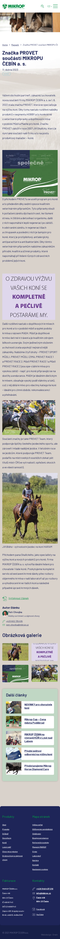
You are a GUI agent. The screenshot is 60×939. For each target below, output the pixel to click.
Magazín (15, 44)
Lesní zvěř (6, 847)
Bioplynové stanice (40, 838)
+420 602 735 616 (14, 621)
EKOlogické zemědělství (42, 829)
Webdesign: (46, 934)
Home (5, 44)
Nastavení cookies (40, 869)
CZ (49, 6)
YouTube (40, 914)
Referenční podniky (40, 842)
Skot (4, 825)
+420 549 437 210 (44, 889)
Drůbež (5, 834)
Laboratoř (36, 856)
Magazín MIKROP (39, 847)
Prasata (5, 829)
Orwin (55, 934)
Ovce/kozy (6, 838)
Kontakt (35, 865)
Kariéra (35, 860)
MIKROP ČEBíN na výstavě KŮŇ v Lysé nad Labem (38, 738)
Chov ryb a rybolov (10, 851)
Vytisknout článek (18, 598)
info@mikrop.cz (43, 893)
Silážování (36, 834)
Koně (6, 74)
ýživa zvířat (38, 825)
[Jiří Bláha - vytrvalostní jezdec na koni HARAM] (30, 508)
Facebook (40, 909)
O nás (34, 851)
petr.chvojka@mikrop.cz (17, 624)
